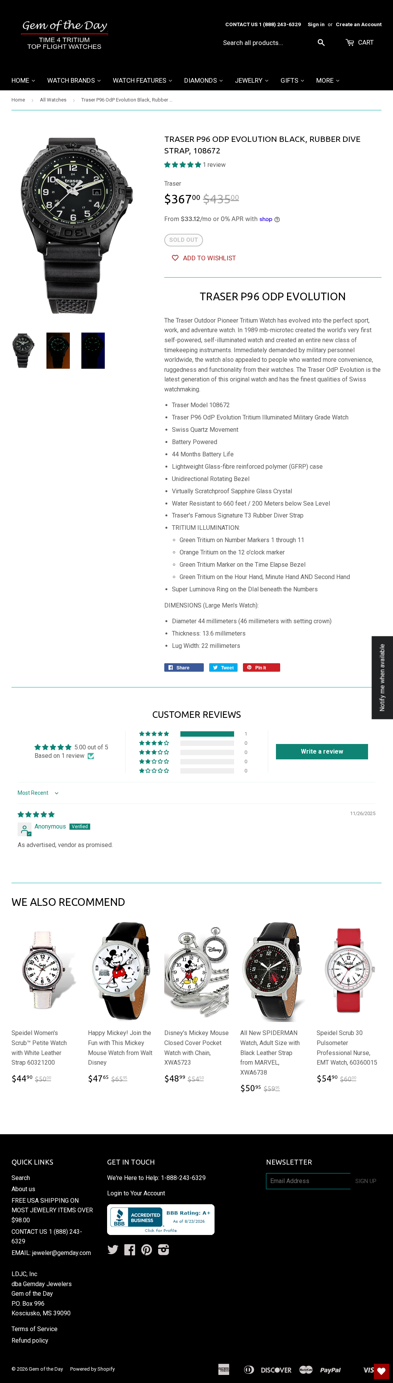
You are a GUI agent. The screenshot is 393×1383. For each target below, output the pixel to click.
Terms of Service (35, 1329)
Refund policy (30, 1340)
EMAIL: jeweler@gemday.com (51, 1253)
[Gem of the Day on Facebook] (129, 1252)
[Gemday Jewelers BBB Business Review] (161, 1233)
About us (23, 1189)
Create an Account (358, 24)
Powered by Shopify (92, 1369)
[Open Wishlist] (381, 1371)
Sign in (316, 24)
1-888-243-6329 (183, 1178)
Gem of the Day (46, 1369)
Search (21, 1178)
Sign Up (365, 1181)
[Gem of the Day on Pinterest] (146, 1252)
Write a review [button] (322, 751)
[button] (183, 164)
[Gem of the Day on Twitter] (113, 1252)
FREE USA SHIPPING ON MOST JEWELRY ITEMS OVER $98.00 (52, 1210)
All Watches (53, 100)
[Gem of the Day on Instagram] (164, 1252)
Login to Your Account (136, 1193)
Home (18, 100)
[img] (36, 814)
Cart (365, 42)
